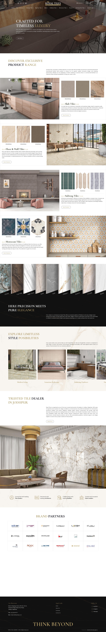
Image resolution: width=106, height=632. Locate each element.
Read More (50, 421)
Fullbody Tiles (53, 8)
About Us (58, 608)
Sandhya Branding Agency (92, 630)
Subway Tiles (29, 8)
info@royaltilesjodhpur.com (15, 614)
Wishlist (88, 3)
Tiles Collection (20, 8)
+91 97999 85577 (13, 612)
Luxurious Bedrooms (52, 382)
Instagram (95, 609)
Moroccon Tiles (63, 8)
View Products (66, 115)
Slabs (45, 8)
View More (19, 38)
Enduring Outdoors (81, 382)
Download (58, 610)
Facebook (95, 606)
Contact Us (80, 3)
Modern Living (22, 382)
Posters (71, 8)
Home (13, 8)
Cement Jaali (90, 8)
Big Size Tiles (38, 8)
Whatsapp (95, 611)
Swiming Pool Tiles (80, 8)
